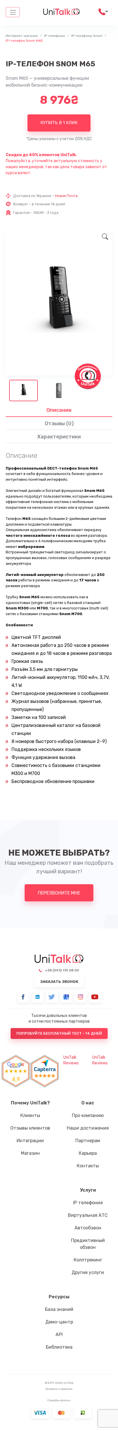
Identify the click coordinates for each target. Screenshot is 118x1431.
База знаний (59, 1309)
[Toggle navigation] (13, 12)
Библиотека (59, 1347)
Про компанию (88, 1115)
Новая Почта (66, 196)
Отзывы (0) (59, 423)
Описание (59, 410)
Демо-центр (59, 1322)
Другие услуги (88, 1272)
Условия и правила (59, 1388)
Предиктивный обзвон (88, 1244)
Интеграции (30, 1140)
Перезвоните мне (59, 893)
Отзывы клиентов (30, 1128)
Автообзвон (87, 1228)
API (59, 1334)
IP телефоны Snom (87, 36)
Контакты (88, 1165)
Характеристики (59, 437)
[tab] (59, 410)
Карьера (88, 1153)
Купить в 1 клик (59, 122)
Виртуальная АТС (88, 1215)
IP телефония (88, 1202)
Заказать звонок (59, 981)
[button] (44, 1071)
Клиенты (30, 1115)
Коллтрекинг (88, 1260)
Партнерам (87, 1140)
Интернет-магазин (22, 36)
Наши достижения (88, 1128)
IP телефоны (54, 36)
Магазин (30, 1153)
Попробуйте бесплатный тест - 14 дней (59, 1033)
